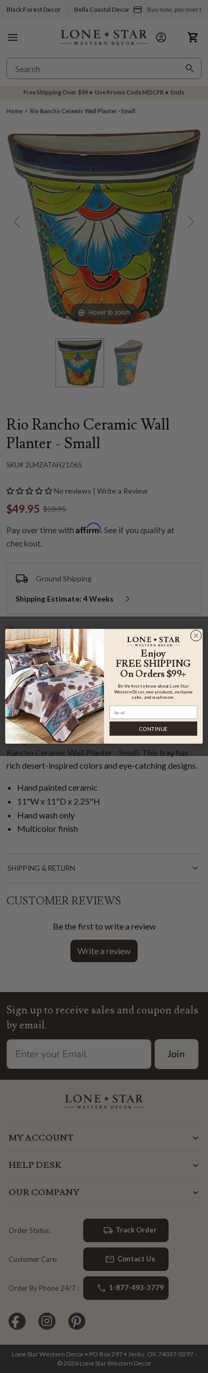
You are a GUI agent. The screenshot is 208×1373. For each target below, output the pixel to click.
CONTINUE (153, 728)
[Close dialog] (196, 636)
